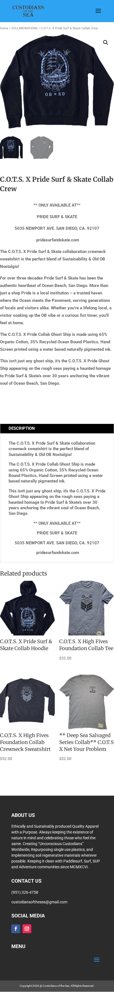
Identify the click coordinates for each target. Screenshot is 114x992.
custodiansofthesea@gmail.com (39, 902)
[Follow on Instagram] (26, 928)
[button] (106, 43)
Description (22, 428)
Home (4, 28)
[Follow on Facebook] (15, 928)
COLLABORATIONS (24, 28)
